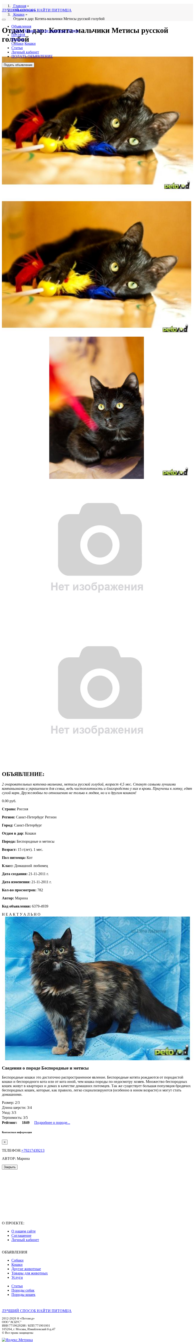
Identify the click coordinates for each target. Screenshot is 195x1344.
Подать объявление (18, 65)
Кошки (30, 31)
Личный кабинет (25, 52)
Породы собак (22, 1290)
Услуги (72, 31)
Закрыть (10, 1167)
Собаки (17, 31)
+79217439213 (32, 1150)
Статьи (17, 48)
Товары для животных (29, 1273)
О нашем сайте (23, 1231)
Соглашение (21, 1235)
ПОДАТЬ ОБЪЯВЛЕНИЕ (32, 56)
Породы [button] (17, 39)
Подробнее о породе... (52, 1123)
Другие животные (51, 31)
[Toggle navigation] (4, 19)
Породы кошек (23, 1295)
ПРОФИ (18, 35)
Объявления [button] (21, 26)
